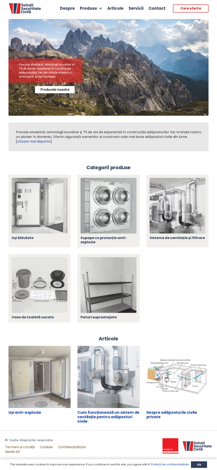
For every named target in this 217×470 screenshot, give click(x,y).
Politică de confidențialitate (170, 464)
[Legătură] (24, 8)
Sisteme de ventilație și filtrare (177, 237)
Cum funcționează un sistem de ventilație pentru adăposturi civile (108, 417)
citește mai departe (33, 141)
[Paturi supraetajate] (108, 259)
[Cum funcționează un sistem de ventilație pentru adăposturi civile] (108, 348)
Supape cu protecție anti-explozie (104, 239)
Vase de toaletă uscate (33, 317)
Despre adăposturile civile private (171, 414)
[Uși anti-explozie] (39, 348)
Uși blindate (22, 237)
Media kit (12, 451)
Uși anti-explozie (24, 412)
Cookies (46, 447)
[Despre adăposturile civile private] (177, 348)
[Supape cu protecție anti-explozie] (108, 180)
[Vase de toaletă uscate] (39, 259)
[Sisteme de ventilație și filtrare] (177, 180)
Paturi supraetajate (99, 317)
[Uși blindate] (39, 180)
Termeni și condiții (20, 447)
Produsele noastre (54, 90)
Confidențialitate (72, 447)
